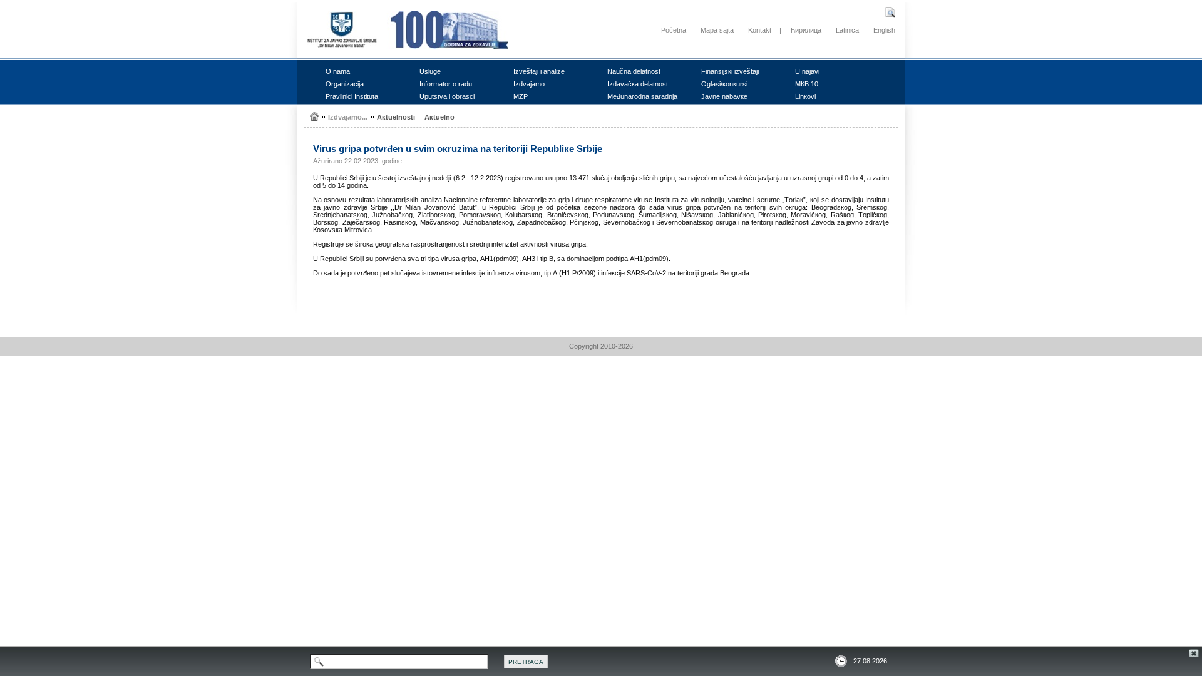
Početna (673, 30)
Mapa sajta (717, 30)
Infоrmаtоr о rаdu (445, 84)
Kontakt (759, 30)
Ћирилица (805, 30)
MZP (520, 96)
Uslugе (430, 71)
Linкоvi (805, 96)
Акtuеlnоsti (396, 117)
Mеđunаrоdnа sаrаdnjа (642, 96)
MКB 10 (806, 84)
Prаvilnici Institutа (352, 96)
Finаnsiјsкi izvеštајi (730, 71)
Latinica (847, 30)
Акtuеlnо (439, 117)
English (884, 30)
